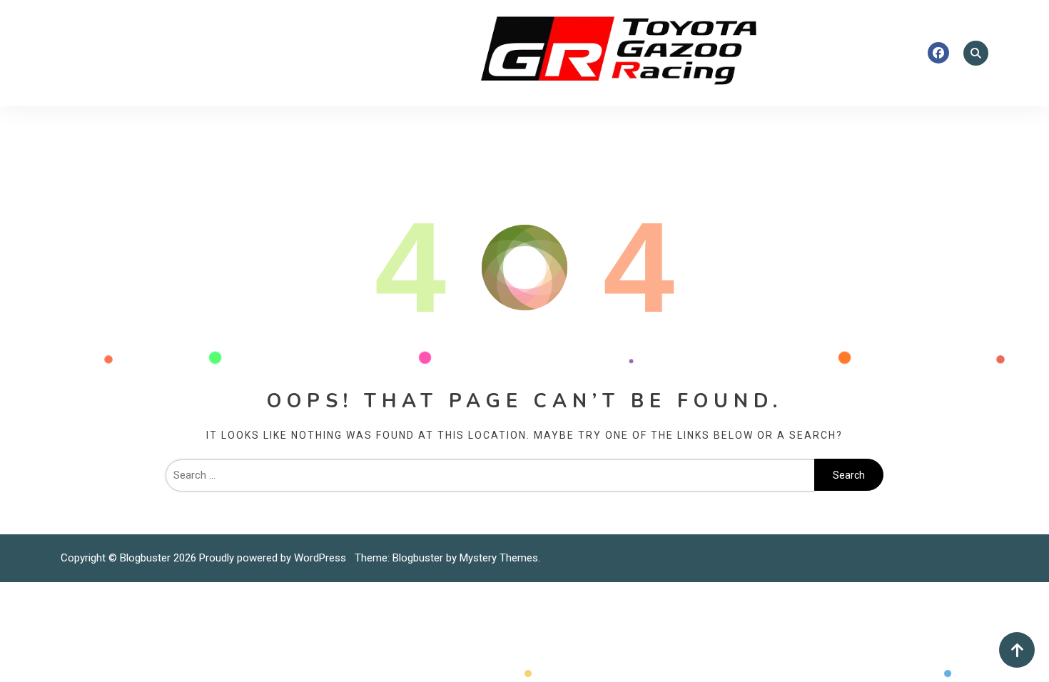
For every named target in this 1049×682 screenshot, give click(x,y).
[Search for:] (490, 475)
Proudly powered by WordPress (274, 557)
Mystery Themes (499, 557)
